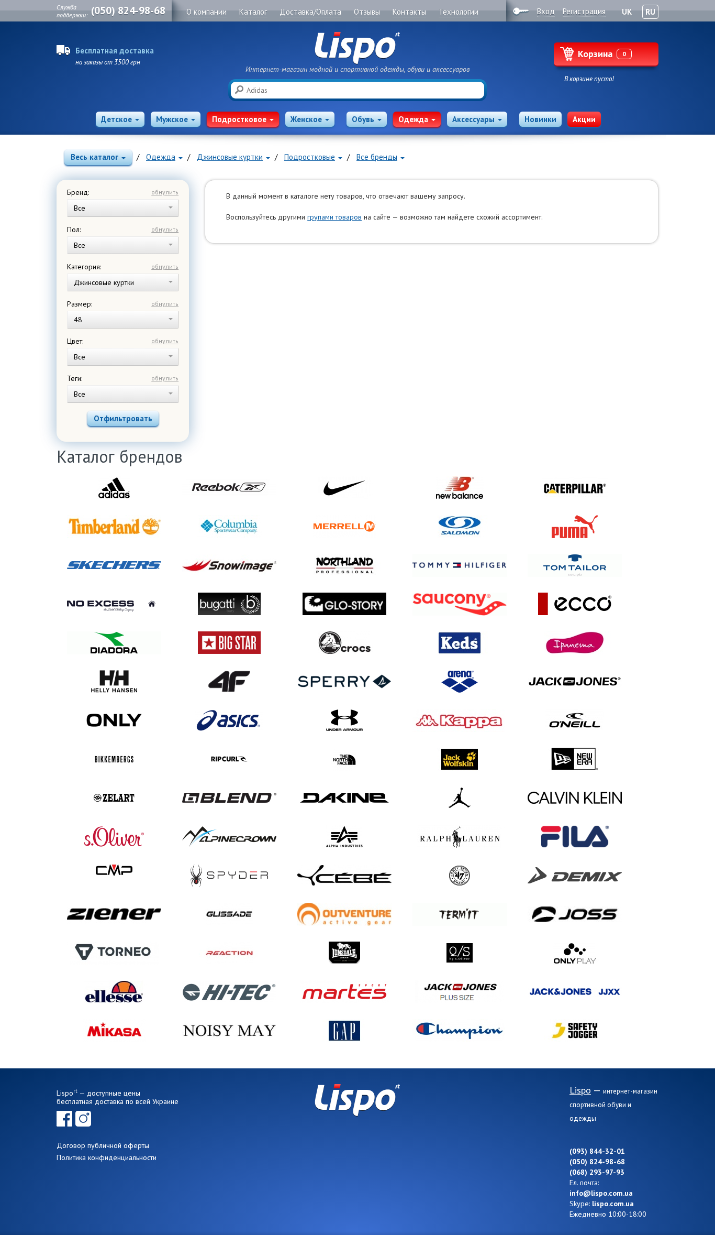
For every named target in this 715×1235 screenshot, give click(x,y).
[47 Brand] (459, 875)
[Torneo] (114, 953)
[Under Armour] (344, 720)
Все (79, 208)
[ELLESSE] (114, 991)
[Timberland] (114, 526)
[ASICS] (229, 720)
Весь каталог (94, 157)
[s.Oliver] (114, 836)
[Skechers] (114, 565)
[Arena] (459, 681)
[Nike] (344, 487)
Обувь (363, 119)
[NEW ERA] (575, 759)
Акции (584, 119)
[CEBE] (344, 875)
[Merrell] (344, 526)
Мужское (172, 119)
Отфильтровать (123, 418)
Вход (546, 11)
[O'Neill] (575, 720)
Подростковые (309, 157)
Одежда (413, 119)
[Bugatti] (229, 604)
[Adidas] (114, 487)
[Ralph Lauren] (459, 836)
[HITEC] (229, 991)
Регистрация (584, 11)
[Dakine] (344, 798)
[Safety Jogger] (575, 1030)
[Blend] (229, 798)
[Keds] (459, 642)
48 (78, 319)
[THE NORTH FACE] (344, 759)
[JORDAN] (459, 798)
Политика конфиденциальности (107, 1157)
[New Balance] (459, 487)
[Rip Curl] (229, 759)
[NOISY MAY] (229, 1030)
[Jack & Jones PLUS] (459, 991)
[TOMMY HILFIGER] (459, 565)
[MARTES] (344, 991)
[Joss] (575, 914)
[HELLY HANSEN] (114, 681)
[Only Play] (575, 953)
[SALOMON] (459, 526)
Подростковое (239, 119)
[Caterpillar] (575, 487)
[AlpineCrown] (229, 836)
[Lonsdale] (344, 953)
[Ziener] (114, 914)
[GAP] (344, 1030)
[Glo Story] (344, 604)
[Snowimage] (229, 565)
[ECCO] (575, 604)
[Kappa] (459, 720)
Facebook (64, 1119)
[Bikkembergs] (114, 759)
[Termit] (459, 914)
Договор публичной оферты (103, 1145)
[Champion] (459, 1030)
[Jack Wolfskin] (459, 759)
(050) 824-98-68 (128, 10)
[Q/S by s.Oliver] (459, 953)
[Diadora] (114, 642)
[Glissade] (229, 914)
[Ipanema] (575, 642)
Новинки (540, 119)
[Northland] (344, 565)
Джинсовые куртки (230, 157)
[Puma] (575, 526)
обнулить (164, 192)
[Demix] (575, 875)
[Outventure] (344, 914)
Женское (306, 119)
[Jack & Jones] (575, 681)
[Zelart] (114, 798)
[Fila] (575, 836)
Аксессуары (473, 119)
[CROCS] (344, 642)
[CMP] (114, 875)
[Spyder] (229, 875)
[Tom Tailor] (575, 565)
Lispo (357, 48)
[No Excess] (114, 604)
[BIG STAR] (229, 642)
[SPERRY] (344, 681)
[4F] (229, 681)
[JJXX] (575, 991)
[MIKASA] (114, 1030)
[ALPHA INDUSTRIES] (344, 836)
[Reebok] (229, 487)
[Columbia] (229, 526)
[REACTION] (229, 953)
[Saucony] (459, 604)
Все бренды (376, 157)
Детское (116, 119)
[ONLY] (114, 720)
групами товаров (334, 217)
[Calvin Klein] (575, 798)
